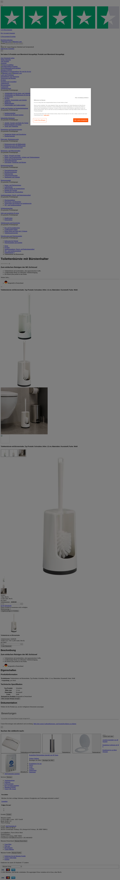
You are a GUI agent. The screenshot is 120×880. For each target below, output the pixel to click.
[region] (60, 107)
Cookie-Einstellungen (39, 120)
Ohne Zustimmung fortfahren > (82, 97)
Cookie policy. (46, 115)
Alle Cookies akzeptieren (80, 120)
